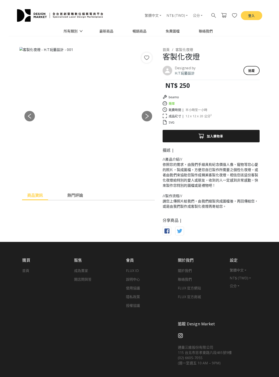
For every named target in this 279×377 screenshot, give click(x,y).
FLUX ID (132, 270)
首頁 (166, 49)
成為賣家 (81, 270)
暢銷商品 (139, 31)
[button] (29, 116)
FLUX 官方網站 (189, 288)
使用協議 (133, 288)
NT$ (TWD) (176, 15)
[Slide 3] (88, 179)
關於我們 (185, 270)
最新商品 (106, 31)
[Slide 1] (72, 179)
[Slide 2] (80, 179)
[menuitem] (73, 31)
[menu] (139, 31)
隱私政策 (133, 296)
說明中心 (133, 279)
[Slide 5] (104, 179)
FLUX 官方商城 (189, 296)
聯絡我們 (206, 31)
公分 (196, 15)
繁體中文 (152, 15)
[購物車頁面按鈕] (223, 15)
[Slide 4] (96, 179)
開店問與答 (83, 279)
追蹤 (251, 70)
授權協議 (133, 305)
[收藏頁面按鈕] (233, 15)
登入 (251, 16)
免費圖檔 (173, 31)
